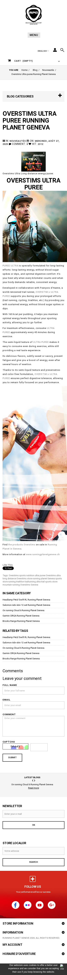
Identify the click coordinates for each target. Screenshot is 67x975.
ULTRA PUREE (41, 342)
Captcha (9, 741)
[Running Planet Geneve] (33, 14)
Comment (9, 714)
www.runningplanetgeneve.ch (43, 554)
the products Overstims (21, 544)
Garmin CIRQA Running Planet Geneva (21, 615)
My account (12, 944)
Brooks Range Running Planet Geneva (21, 621)
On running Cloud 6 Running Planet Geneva (23, 610)
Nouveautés (48, 70)
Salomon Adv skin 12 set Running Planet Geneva (26, 605)
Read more (33, 788)
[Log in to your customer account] (55, 50)
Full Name (10, 685)
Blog (35, 70)
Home (24, 70)
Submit (12, 757)
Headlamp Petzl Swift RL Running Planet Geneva (26, 599)
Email (6, 699)
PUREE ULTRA (10, 265)
